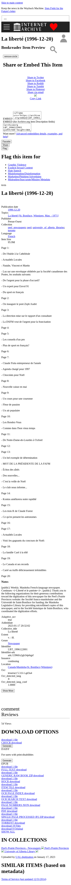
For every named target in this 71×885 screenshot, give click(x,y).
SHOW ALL (8, 831)
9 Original (12, 828)
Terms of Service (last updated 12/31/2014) (23, 879)
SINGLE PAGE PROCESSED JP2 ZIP (27, 817)
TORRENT (13, 822)
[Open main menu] (6, 27)
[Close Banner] (5, 19)
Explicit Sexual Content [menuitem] (20, 167)
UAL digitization (25, 857)
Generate (7, 746)
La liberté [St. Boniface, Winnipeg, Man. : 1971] (33, 215)
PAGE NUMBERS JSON (20, 805)
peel (29, 227)
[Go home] (30, 27)
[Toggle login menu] (63, 38)
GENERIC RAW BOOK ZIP (22, 775)
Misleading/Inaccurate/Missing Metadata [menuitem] (29, 179)
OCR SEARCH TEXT (19, 799)
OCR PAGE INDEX (18, 793)
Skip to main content (12, 2)
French (11, 236)
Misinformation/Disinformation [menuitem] (24, 173)
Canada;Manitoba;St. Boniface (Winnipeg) (30, 667)
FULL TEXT (14, 769)
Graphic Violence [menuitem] (17, 164)
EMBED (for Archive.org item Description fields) (29, 121)
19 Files (11, 825)
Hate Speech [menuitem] (14, 170)
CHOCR (11, 742)
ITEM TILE (13, 787)
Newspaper (14, 643)
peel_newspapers (17, 227)
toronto (11, 230)
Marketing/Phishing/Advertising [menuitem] (24, 176)
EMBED (7, 118)
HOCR (10, 781)
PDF (9, 811)
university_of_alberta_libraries (48, 227)
